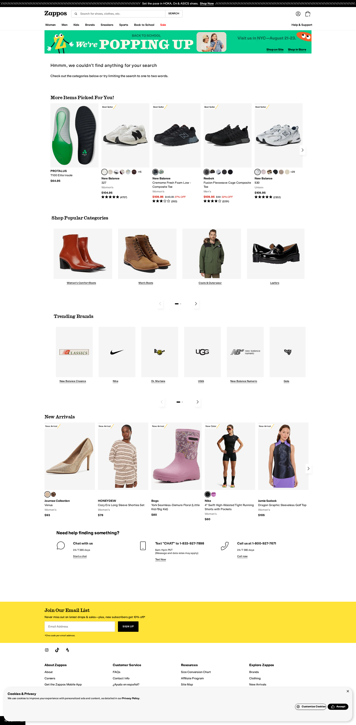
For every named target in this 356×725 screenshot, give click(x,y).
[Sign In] (298, 13)
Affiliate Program (192, 678)
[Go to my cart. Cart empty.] (308, 13)
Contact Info (121, 678)
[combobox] (118, 13)
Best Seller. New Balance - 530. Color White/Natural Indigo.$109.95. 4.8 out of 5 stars (279, 151)
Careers (49, 678)
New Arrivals (257, 684)
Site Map (187, 684)
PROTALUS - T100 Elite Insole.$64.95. (74, 143)
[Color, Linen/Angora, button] (110, 172)
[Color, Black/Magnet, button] (275, 172)
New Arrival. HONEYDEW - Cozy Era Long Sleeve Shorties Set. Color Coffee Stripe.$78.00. (123, 469)
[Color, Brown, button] (212, 172)
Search (173, 13)
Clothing (255, 678)
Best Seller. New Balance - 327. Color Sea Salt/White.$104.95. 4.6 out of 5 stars (125, 151)
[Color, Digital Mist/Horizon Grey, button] (116, 172)
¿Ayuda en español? (126, 684)
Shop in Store (297, 49)
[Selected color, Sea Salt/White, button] (104, 172)
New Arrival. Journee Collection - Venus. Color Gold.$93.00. (69, 469)
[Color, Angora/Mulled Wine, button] (122, 172)
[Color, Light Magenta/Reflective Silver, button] (214, 494)
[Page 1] (177, 303)
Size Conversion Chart (196, 672)
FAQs (116, 672)
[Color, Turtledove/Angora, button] (287, 172)
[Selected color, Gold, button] (47, 494)
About (48, 672)
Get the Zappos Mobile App (63, 684)
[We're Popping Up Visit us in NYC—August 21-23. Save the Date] (178, 41)
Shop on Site (275, 49)
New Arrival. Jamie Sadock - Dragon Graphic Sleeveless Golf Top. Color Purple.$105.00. (283, 469)
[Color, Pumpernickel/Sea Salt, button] (134, 172)
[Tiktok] (57, 650)
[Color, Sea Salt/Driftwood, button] (281, 172)
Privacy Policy (130, 698)
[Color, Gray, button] (218, 172)
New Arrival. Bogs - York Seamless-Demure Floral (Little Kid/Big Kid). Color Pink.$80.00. (176, 469)
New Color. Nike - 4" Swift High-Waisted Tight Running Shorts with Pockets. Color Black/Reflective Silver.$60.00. (230, 471)
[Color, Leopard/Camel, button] (53, 494)
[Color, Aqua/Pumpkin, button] (161, 172)
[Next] (303, 150)
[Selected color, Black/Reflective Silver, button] (208, 494)
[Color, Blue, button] (224, 172)
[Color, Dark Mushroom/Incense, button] (269, 172)
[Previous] (160, 303)
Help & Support (301, 25)
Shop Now (207, 3)
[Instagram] (47, 650)
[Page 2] (180, 303)
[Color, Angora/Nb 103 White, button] (128, 172)
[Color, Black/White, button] (230, 172)
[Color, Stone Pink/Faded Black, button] (263, 172)
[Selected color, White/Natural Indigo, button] (258, 172)
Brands (254, 672)
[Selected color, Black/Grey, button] (155, 172)
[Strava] (67, 650)
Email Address (58, 626)
